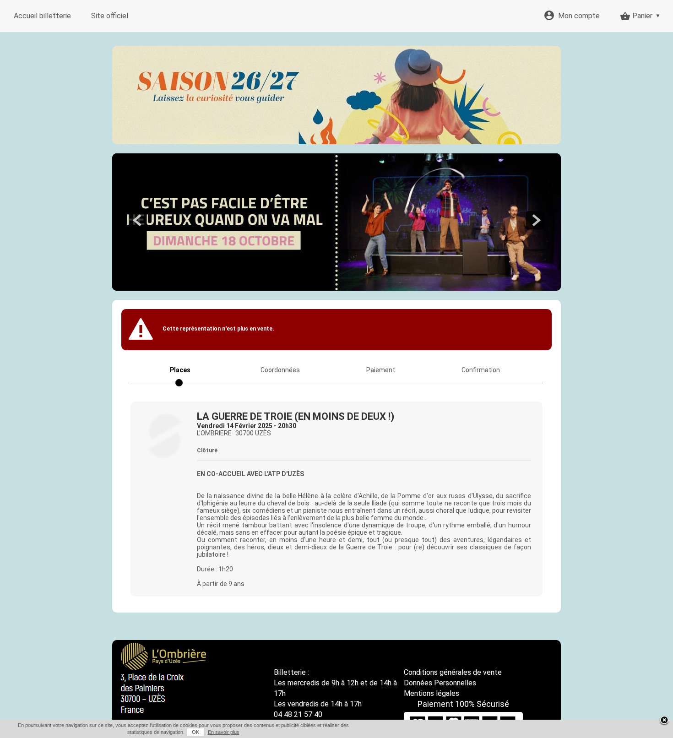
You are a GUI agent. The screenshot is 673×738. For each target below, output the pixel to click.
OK (195, 732)
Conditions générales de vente (453, 672)
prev (137, 220)
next (535, 220)
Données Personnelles (440, 682)
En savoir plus (223, 732)
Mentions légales (431, 693)
